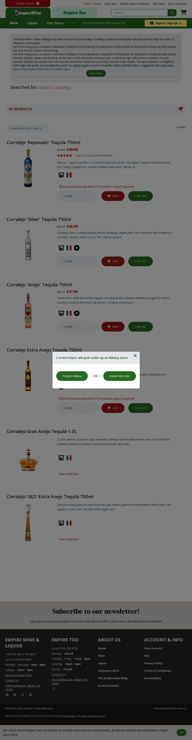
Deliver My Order (119, 376)
